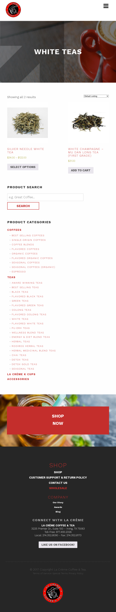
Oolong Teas (21, 310)
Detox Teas (20, 359)
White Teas (20, 319)
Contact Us (58, 483)
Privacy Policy (76, 573)
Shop (58, 472)
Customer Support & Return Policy (58, 477)
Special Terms (60, 573)
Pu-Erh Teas (21, 328)
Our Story (58, 502)
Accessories (18, 379)
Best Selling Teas (25, 287)
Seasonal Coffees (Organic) (33, 267)
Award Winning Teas (27, 282)
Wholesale (58, 488)
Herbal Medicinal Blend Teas (34, 350)
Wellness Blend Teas (28, 332)
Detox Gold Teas (24, 364)
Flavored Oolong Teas (29, 314)
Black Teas (20, 292)
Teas (11, 277)
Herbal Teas (21, 341)
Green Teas (20, 300)
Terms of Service (42, 573)
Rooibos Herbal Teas (28, 346)
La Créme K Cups (21, 374)
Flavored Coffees (25, 249)
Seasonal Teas (23, 368)
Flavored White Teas (28, 323)
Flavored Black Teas (28, 296)
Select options (22, 167)
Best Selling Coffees (28, 235)
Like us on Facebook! (58, 544)
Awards (58, 507)
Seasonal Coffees (26, 262)
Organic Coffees (25, 253)
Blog (58, 511)
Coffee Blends (23, 244)
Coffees (14, 229)
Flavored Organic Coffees (32, 258)
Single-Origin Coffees (29, 240)
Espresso (19, 271)
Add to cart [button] (80, 170)
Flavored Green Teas (28, 305)
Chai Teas (19, 355)
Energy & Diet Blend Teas (31, 337)
